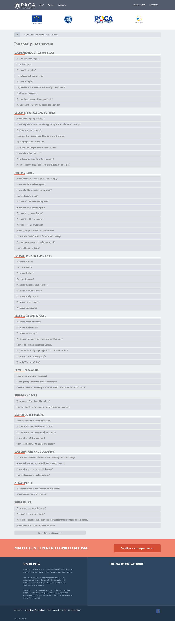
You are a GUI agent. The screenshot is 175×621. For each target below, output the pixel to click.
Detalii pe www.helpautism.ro (137, 548)
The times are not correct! (29, 130)
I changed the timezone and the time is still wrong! (40, 136)
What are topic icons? (27, 308)
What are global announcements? (32, 285)
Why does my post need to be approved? (36, 242)
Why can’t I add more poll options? (33, 202)
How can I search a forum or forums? (34, 421)
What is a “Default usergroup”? (31, 356)
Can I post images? (25, 279)
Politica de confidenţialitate (34, 610)
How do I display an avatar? (29, 153)
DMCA (49, 610)
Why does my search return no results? (35, 426)
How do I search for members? (31, 438)
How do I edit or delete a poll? (31, 207)
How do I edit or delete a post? (31, 184)
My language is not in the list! (30, 142)
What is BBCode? (25, 262)
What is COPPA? (24, 64)
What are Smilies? (25, 273)
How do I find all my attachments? (33, 494)
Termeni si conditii (59, 610)
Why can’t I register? (26, 70)
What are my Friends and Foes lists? (33, 401)
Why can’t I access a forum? (30, 213)
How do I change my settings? (31, 118)
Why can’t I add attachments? (31, 219)
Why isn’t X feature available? (31, 514)
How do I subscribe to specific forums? (35, 469)
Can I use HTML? (24, 267)
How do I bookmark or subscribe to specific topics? (40, 463)
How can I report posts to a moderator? (35, 230)
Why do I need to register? (29, 58)
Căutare (61, 5)
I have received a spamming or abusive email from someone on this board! (51, 387)
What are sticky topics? (28, 296)
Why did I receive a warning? (30, 225)
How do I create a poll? (27, 196)
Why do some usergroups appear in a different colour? (42, 350)
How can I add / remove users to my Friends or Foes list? (43, 407)
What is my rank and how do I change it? (35, 159)
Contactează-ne (74, 610)
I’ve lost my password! (27, 93)
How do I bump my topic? (28, 248)
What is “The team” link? (28, 362)
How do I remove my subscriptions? (33, 475)
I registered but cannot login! (30, 76)
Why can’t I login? (25, 82)
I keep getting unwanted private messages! (37, 382)
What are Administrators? (29, 322)
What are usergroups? (27, 333)
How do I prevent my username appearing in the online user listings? (49, 124)
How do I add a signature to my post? (34, 190)
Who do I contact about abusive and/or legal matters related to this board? (52, 520)
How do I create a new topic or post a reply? (37, 178)
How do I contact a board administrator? (36, 525)
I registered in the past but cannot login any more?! (41, 87)
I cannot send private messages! (32, 376)
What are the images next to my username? (37, 147)
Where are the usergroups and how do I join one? (40, 339)
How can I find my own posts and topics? (36, 444)
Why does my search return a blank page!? (36, 432)
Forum (50, 5)
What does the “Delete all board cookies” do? (38, 105)
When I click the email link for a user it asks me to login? (43, 165)
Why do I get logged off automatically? (35, 99)
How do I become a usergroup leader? (34, 345)
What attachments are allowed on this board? (38, 489)
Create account (139, 5)
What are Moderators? (27, 327)
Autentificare (154, 5)
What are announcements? (29, 290)
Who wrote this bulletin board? (31, 508)
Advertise (18, 610)
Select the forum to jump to (49, 533)
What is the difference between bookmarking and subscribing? (46, 457)
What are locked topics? (28, 302)
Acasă (41, 5)
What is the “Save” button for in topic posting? (39, 236)
